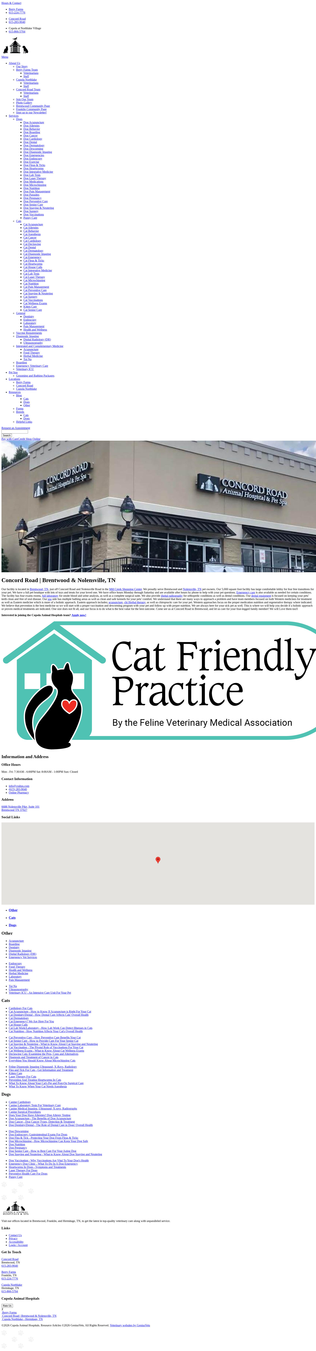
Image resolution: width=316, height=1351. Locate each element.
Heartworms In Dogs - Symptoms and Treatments (37, 1167)
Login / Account (18, 1245)
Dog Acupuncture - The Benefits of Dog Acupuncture (40, 1118)
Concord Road (17, 18)
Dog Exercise (31, 161)
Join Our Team (24, 99)
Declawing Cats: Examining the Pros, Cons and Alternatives (43, 1053)
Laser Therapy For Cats (22, 1076)
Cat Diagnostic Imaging (37, 254)
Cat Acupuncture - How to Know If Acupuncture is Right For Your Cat (50, 1011)
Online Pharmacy (19, 792)
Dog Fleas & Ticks (34, 165)
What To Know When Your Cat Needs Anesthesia (38, 1086)
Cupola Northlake (26, 79)
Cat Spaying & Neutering (38, 293)
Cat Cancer (29, 237)
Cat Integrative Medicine (37, 270)
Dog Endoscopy (32, 158)
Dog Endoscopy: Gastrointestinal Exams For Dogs (38, 1134)
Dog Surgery (30, 211)
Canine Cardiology (20, 1102)
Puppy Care (30, 217)
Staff (26, 76)
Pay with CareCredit (13, 438)
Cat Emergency (32, 257)
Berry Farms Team (27, 69)
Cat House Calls (32, 267)
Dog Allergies (31, 125)
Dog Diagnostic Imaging (37, 152)
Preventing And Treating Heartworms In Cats (35, 1079)
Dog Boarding (31, 132)
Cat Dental (29, 247)
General (20, 313)
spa (50, 599)
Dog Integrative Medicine (38, 171)
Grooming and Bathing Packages (35, 375)
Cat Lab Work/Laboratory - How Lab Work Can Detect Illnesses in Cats (50, 1028)
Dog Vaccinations (33, 214)
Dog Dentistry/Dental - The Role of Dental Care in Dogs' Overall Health (51, 1125)
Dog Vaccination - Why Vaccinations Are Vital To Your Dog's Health (49, 1160)
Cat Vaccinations (33, 300)
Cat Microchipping (34, 280)
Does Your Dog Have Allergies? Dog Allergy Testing (39, 1115)
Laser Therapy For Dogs (23, 1170)
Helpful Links (24, 421)
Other (26, 405)
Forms (19, 408)
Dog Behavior (31, 128)
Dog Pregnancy (32, 198)
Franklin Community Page (31, 109)
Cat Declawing (32, 244)
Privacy (13, 1238)
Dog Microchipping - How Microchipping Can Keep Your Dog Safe (48, 1141)
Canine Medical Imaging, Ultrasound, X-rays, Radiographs (43, 1108)
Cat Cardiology (32, 240)
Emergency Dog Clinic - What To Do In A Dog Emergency (43, 1163)
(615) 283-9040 (18, 789)
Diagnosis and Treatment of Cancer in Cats (33, 1057)
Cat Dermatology (33, 250)
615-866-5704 (17, 31)
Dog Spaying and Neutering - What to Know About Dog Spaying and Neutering (55, 1154)
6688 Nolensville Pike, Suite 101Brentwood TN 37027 (20, 808)
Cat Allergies (30, 227)
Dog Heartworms (33, 168)
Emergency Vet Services (23, 957)
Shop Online (33, 438)
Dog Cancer (30, 135)
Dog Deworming (33, 148)
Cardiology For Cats (20, 1008)
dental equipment (261, 595)
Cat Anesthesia (32, 234)
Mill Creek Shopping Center (125, 589)
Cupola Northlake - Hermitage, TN (22, 1319)
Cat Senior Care (32, 309)
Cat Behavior (31, 230)
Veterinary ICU (25, 369)
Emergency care (245, 592)
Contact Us (15, 1235)
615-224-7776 (17, 12)
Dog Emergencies (33, 155)
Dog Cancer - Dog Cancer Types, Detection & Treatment (42, 1121)
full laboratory (50, 595)
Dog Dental (30, 142)
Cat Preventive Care (35, 290)
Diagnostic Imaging (27, 336)
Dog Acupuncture (33, 122)
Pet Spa (13, 372)
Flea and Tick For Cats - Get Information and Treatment (41, 1070)
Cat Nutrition (31, 283)
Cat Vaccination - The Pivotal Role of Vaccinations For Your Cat (46, 1047)
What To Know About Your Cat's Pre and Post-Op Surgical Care (46, 1083)
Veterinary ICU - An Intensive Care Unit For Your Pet (40, 992)
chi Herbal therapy (134, 602)
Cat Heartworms (32, 263)
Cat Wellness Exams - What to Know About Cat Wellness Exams (46, 1050)
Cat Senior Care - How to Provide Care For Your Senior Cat (43, 1040)
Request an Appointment (15, 427)
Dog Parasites (31, 194)
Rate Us (7, 1305)
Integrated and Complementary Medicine (39, 346)
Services (13, 115)
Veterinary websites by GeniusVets (130, 1325)
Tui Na (27, 359)
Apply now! (79, 615)
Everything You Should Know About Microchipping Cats (42, 1060)
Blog (19, 395)
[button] (158, 860)
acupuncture (116, 602)
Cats (18, 221)
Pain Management (33, 326)
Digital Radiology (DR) (37, 339)
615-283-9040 (17, 22)
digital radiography (172, 595)
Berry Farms (16, 9)
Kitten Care (30, 306)
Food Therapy (31, 352)
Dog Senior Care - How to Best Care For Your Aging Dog (42, 1151)
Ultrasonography (33, 342)
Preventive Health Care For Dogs (28, 1173)
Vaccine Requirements (29, 332)
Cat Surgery (30, 296)
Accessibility (16, 1241)
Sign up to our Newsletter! (31, 112)
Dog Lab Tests (31, 175)
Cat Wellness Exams (35, 303)
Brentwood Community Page (33, 105)
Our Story (22, 66)
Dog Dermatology (33, 145)
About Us (14, 63)
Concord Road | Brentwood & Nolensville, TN (29, 1315)
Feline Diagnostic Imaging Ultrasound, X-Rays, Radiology (43, 1066)
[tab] (162, 910)
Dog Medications (33, 181)
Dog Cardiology (32, 138)
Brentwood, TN (39, 589)
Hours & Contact (11, 3)
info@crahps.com (19, 786)
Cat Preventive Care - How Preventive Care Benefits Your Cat (45, 1037)
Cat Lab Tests (31, 273)
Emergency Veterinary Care (32, 365)
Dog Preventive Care (35, 201)
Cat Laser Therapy (34, 277)
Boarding (21, 362)
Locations (14, 379)
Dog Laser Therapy (34, 178)
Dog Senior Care (33, 204)
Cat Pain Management (36, 286)
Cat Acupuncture (33, 224)
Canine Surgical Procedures (25, 1111)
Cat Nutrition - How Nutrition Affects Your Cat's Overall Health (46, 1031)
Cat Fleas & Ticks (33, 260)
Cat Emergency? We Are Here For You (31, 1021)
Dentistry (28, 316)
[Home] (15, 53)
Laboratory (29, 323)
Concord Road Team (28, 89)
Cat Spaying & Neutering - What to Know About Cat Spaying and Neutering (53, 1044)
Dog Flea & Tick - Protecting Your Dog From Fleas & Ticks (43, 1137)
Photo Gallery (24, 102)
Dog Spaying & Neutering (38, 207)
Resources (15, 392)
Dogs (19, 119)
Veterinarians (30, 73)
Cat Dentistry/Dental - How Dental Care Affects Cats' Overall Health (49, 1014)
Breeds (20, 411)
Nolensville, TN (192, 589)
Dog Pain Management (36, 191)
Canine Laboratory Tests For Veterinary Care (35, 1105)
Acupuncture (30, 349)
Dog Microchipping (34, 184)
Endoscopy (29, 319)
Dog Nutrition (31, 188)
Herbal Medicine (33, 355)
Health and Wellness (35, 329)
